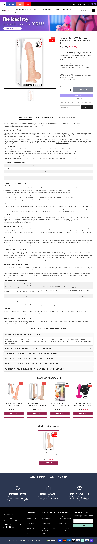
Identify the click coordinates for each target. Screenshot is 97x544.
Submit (83, 525)
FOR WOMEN (11, 4)
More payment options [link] (77, 98)
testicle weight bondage (62, 143)
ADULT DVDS (81, 4)
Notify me (48, 463)
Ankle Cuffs (6, 291)
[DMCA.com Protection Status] (51, 540)
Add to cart (14, 413)
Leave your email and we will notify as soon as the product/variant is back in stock (76, 103)
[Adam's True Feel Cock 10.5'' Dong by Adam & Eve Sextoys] (37, 391)
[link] (70, 90)
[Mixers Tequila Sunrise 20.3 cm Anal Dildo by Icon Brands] (60, 391)
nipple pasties (14, 305)
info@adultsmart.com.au (14, 520)
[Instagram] (7, 527)
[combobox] (84, 10)
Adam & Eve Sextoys (70, 74)
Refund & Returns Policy (67, 117)
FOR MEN (20, 4)
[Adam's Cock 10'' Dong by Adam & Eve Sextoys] (14, 391)
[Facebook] (4, 527)
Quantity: (62, 87)
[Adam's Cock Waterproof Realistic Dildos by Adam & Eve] (48, 441)
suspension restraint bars (26, 211)
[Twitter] (13, 527)
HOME (3, 4)
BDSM (27, 4)
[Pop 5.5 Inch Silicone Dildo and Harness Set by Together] (83, 391)
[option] (30, 62)
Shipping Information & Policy (45, 117)
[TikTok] (10, 527)
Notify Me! (87, 107)
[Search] (85, 10)
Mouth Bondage (8, 300)
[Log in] (88, 4)
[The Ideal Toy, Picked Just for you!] (48, 23)
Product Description (25, 117)
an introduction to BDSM (75, 313)
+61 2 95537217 (13, 518)
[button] (3, 394)
